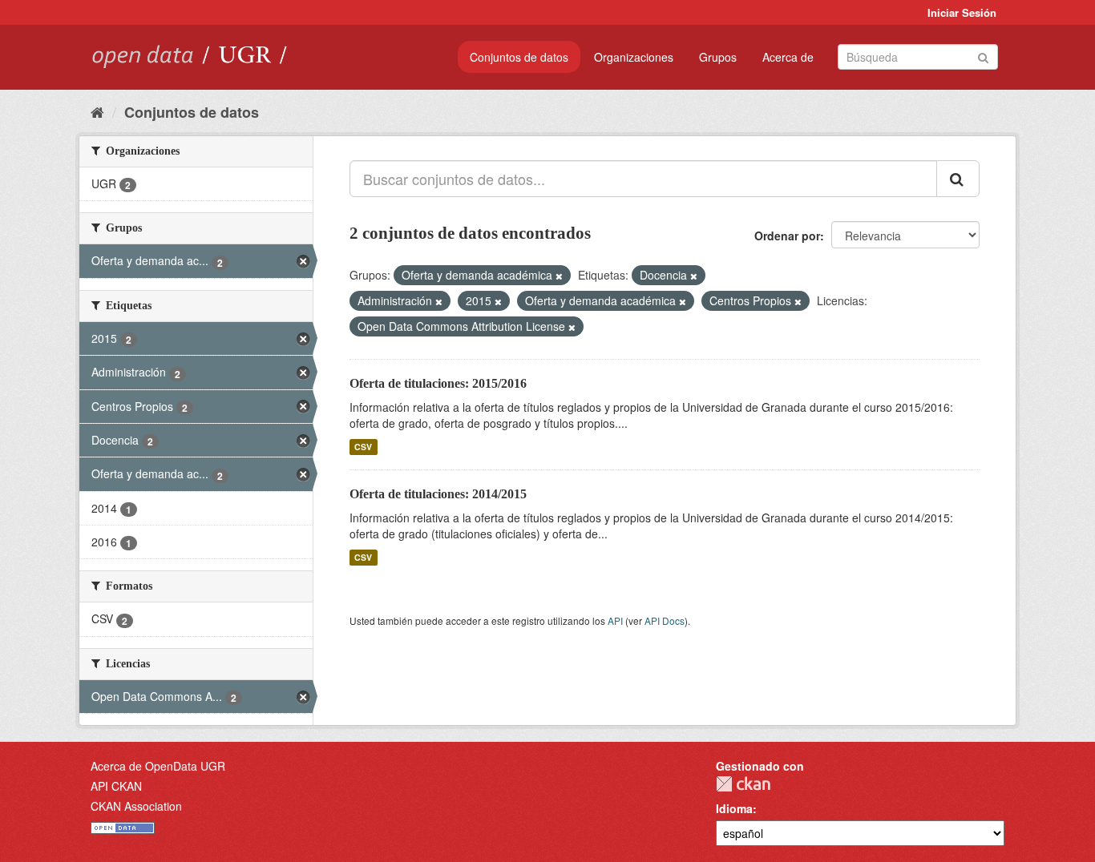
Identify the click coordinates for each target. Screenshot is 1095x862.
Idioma (734, 808)
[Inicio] (97, 111)
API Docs (664, 620)
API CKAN (116, 786)
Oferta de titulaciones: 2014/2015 (438, 494)
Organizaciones (633, 57)
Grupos (718, 57)
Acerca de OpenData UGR (158, 766)
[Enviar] (983, 55)
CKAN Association (136, 806)
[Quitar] (559, 275)
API (615, 620)
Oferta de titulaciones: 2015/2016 (438, 383)
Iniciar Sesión (961, 12)
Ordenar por (787, 236)
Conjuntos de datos (519, 57)
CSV (363, 447)
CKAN (743, 783)
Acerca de (788, 57)
